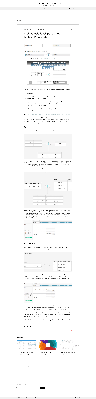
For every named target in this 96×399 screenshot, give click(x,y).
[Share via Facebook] (24, 326)
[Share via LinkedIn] (30, 326)
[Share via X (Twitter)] (27, 326)
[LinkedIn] (71, 8)
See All (77, 337)
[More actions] (71, 29)
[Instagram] (73, 8)
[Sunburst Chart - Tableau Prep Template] (48, 345)
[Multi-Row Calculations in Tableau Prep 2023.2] (26, 345)
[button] (77, 20)
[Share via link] (34, 326)
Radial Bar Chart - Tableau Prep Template (68, 353)
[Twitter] (69, 8)
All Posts (19, 20)
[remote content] (48, 73)
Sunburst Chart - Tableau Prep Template (47, 353)
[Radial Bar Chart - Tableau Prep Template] (69, 345)
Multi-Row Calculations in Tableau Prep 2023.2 (26, 353)
